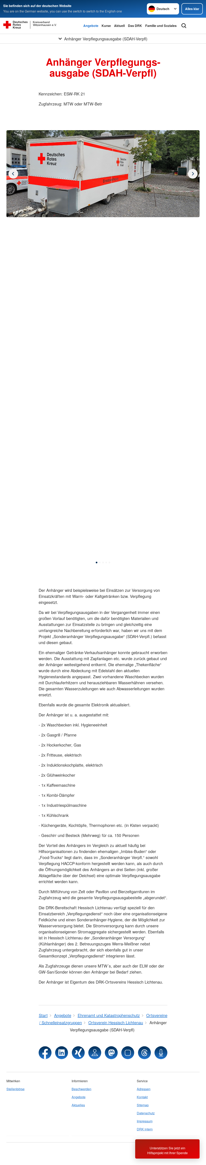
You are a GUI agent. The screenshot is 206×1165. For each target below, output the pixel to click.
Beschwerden (81, 1089)
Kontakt (142, 1097)
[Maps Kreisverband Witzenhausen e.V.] (94, 1052)
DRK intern (145, 1129)
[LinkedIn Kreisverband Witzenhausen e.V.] (61, 1052)
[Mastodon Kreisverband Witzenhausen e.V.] (111, 1052)
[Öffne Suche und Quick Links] (184, 26)
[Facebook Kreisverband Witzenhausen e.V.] (45, 1052)
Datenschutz (146, 1113)
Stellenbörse (15, 1089)
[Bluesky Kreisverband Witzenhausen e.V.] (127, 1052)
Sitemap (143, 1105)
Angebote (90, 25)
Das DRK (135, 25)
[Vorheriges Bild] (193, 174)
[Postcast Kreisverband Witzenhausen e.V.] (160, 1052)
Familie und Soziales (161, 25)
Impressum (144, 1121)
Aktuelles (78, 1105)
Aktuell (119, 25)
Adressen (143, 1089)
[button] (96, 562)
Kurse (106, 25)
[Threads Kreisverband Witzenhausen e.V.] (144, 1052)
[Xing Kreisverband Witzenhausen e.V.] (78, 1052)
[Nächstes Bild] (13, 174)
